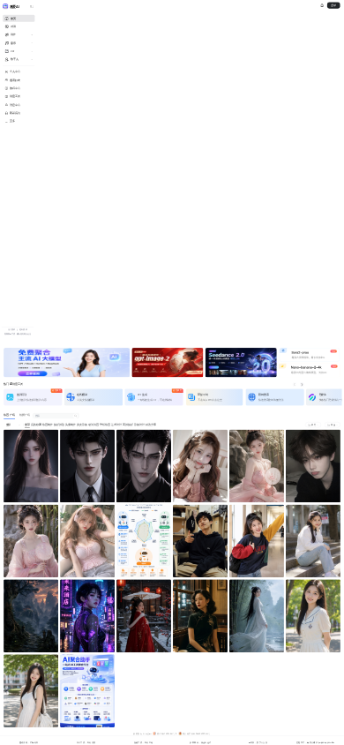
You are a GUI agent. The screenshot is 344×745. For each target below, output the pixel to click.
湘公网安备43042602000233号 (197, 734)
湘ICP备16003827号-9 (167, 734)
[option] (67, 363)
